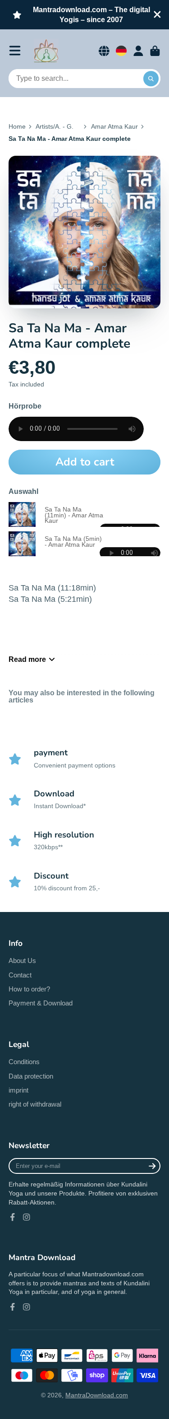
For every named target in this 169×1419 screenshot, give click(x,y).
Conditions (24, 1061)
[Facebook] (13, 1217)
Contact (20, 975)
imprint (18, 1090)
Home (17, 126)
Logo (46, 51)
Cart (155, 51)
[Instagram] (27, 1217)
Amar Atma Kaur (114, 126)
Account (138, 51)
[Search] (151, 78)
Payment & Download (41, 1003)
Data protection (31, 1076)
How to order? (29, 989)
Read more (27, 659)
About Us (22, 960)
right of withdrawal (35, 1104)
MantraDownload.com (96, 1395)
